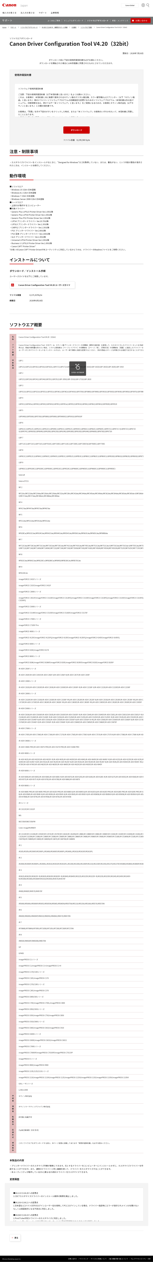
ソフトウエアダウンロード (29, 27)
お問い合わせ (72, 1259)
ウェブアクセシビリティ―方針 (141, 1259)
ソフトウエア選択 (86, 27)
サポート (13, 27)
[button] (9, 12)
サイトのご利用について (99, 1259)
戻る (16, 1237)
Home (4, 27)
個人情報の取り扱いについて (118, 1259)
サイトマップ (83, 1259)
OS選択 (74, 27)
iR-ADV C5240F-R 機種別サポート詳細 (54, 27)
